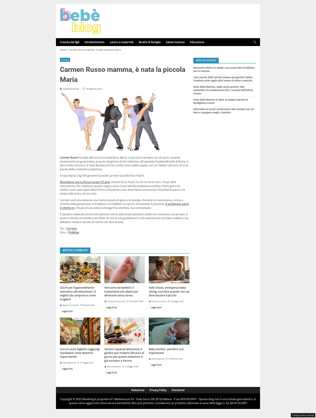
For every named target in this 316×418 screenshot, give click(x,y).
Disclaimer (178, 390)
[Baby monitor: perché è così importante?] (169, 331)
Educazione (197, 42)
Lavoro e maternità (121, 42)
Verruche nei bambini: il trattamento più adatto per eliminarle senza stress (121, 291)
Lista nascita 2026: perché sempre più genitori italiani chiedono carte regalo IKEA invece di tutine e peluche (223, 78)
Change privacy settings (303, 415)
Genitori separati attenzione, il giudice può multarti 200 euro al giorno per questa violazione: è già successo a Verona (124, 354)
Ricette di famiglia (150, 42)
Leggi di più (67, 311)
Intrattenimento (95, 42)
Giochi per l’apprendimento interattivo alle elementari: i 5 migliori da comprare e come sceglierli (78, 293)
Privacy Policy (158, 390)
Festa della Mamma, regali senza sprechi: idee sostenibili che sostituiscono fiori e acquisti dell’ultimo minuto (223, 90)
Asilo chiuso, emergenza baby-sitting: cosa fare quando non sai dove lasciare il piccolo (169, 291)
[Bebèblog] (80, 21)
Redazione (137, 390)
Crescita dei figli (69, 42)
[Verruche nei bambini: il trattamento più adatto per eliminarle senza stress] (124, 269)
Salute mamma (175, 42)
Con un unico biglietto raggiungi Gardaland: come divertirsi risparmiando (80, 353)
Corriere (71, 228)
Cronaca (65, 59)
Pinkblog (73, 232)
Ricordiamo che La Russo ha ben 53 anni (85, 182)
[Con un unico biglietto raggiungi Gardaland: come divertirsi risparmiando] (80, 331)
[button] (254, 42)
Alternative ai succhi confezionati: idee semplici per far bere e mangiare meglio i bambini (223, 111)
